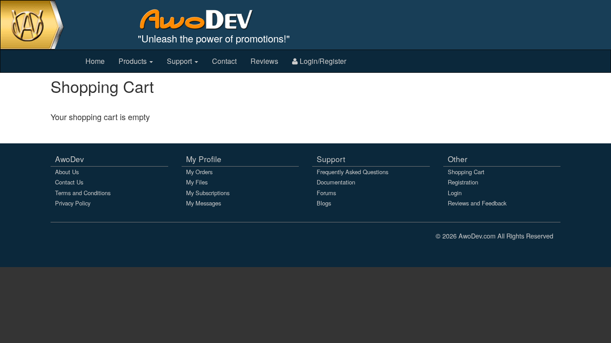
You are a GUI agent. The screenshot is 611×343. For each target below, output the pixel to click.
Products (134, 61)
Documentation (336, 182)
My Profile (203, 158)
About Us (67, 171)
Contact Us (69, 182)
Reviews (264, 61)
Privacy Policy (72, 203)
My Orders (199, 171)
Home (95, 61)
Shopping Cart (466, 171)
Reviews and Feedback (477, 203)
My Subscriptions (207, 192)
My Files (197, 182)
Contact (224, 61)
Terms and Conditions (82, 192)
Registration (463, 182)
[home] (202, 19)
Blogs (324, 203)
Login (455, 192)
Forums (326, 192)
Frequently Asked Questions (352, 171)
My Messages (203, 203)
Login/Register (322, 61)
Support (180, 61)
